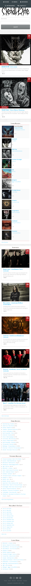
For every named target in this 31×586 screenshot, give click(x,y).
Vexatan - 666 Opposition (8, 558)
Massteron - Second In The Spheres (11, 490)
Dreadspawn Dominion (19, 129)
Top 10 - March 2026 (7, 514)
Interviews (10, 5)
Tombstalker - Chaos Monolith (10, 492)
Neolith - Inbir (6, 479)
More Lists (4, 534)
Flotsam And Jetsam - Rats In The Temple (12, 459)
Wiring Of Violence (16, 222)
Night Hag (14, 149)
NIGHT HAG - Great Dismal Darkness (13, 110)
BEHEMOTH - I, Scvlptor (9, 67)
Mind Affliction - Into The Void (9, 548)
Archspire (14, 200)
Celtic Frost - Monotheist (8, 425)
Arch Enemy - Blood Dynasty (9, 438)
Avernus (14, 161)
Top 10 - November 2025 (8, 521)
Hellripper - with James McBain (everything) (13, 303)
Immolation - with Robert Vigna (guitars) (13, 270)
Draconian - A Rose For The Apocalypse (12, 448)
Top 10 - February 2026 (8, 516)
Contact (22, 5)
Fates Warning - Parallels (8, 424)
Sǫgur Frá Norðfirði (16, 181)
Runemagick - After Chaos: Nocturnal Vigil (12, 486)
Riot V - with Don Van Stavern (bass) (14, 403)
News (15, 2)
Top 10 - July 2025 (7, 529)
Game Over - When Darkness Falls (10, 483)
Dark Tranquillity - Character (9, 442)
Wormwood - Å (6, 569)
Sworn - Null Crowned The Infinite (10, 470)
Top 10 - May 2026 (7, 510)
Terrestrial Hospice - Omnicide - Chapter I (12, 475)
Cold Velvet (14, 192)
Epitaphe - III (5, 477)
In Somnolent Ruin (16, 233)
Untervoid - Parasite (7, 435)
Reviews (24, 2)
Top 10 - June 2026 (7, 508)
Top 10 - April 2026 (7, 512)
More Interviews (5, 416)
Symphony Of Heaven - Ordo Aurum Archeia (13, 559)
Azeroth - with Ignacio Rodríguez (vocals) (13, 336)
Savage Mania (15, 210)
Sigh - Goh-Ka (6, 466)
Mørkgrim (14, 180)
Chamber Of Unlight (17, 159)
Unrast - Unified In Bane (8, 440)
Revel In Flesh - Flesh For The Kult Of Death (12, 485)
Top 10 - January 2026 (8, 517)
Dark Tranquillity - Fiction (8, 433)
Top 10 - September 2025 (8, 525)
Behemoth (14, 139)
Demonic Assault (16, 212)
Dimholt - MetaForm (7, 427)
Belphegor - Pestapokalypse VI (10, 446)
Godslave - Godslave (7, 473)
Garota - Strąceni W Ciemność (9, 488)
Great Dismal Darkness (17, 151)
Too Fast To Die (15, 202)
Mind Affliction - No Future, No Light (11, 547)
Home (7, 2)
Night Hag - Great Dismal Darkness (10, 563)
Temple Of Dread (18, 128)
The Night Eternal (16, 190)
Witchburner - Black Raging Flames (11, 464)
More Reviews (5, 242)
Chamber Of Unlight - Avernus (9, 554)
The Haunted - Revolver (8, 444)
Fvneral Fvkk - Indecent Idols (9, 556)
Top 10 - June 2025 (7, 530)
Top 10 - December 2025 (8, 519)
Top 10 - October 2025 (8, 523)
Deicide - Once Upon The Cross (10, 449)
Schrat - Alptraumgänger (8, 437)
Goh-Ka (13, 171)
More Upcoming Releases (7, 499)
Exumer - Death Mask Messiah (9, 460)
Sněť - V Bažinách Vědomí (8, 472)
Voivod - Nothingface (7, 431)
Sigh (13, 169)
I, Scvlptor (14, 140)
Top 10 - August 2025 (7, 527)
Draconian (14, 231)
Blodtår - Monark (6, 481)
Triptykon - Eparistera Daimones (10, 429)
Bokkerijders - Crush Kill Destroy (10, 561)
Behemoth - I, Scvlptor (8, 468)
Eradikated (14, 221)
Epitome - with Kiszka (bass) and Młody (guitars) (15, 370)
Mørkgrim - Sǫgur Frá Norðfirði (10, 567)
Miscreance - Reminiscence (9, 462)
